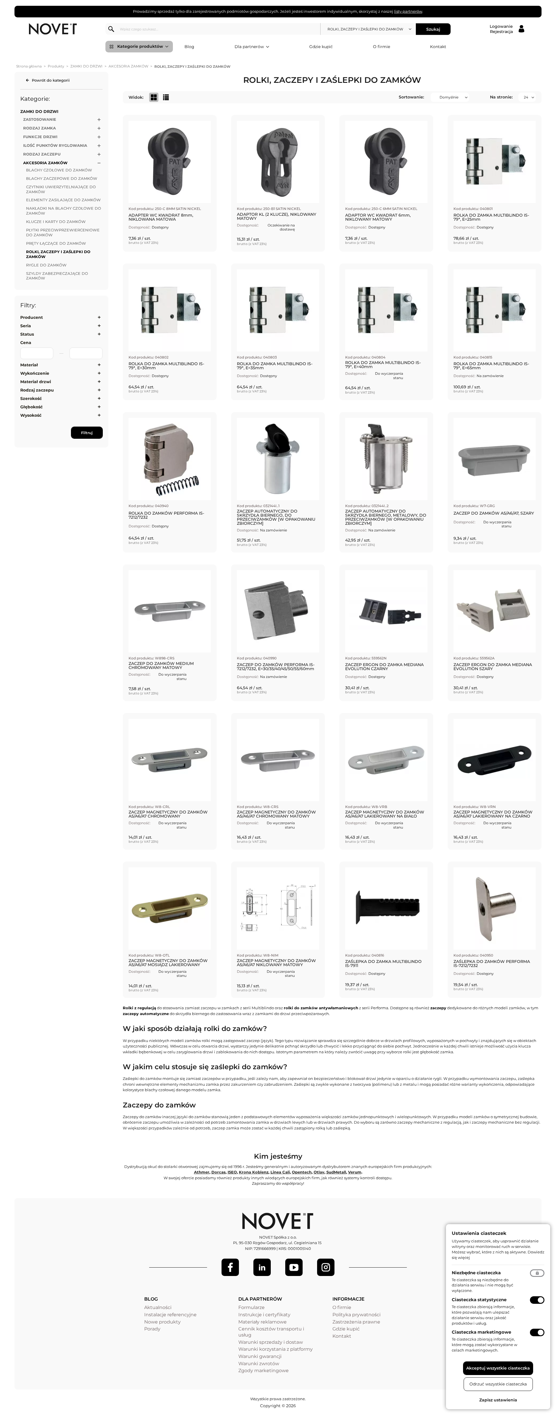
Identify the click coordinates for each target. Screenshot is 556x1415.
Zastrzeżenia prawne (356, 1322)
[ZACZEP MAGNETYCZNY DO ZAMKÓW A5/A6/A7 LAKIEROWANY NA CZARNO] (495, 781)
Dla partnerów (249, 46)
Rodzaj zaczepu (37, 390)
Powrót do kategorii (51, 80)
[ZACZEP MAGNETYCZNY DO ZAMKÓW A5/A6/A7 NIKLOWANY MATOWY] (278, 930)
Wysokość (30, 415)
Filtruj (87, 432)
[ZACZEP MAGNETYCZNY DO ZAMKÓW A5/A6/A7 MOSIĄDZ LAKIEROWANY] (170, 930)
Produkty (56, 66)
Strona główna (29, 66)
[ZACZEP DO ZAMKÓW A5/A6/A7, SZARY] (495, 482)
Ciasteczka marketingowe (481, 1332)
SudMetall (336, 1172)
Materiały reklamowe (262, 1322)
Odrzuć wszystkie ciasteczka (498, 1384)
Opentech (302, 1172)
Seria (25, 325)
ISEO (232, 1172)
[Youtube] (294, 1267)
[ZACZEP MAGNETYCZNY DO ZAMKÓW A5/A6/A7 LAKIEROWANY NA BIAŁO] (386, 781)
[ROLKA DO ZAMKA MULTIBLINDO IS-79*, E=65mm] (495, 332)
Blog (189, 46)
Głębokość (31, 406)
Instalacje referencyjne (170, 1314)
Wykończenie (34, 373)
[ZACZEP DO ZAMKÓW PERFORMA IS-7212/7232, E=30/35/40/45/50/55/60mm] (278, 632)
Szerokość (31, 398)
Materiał (29, 365)
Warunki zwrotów (258, 1363)
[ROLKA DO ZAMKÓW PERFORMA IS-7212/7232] (170, 482)
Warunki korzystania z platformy (275, 1349)
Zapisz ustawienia (498, 1400)
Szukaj (433, 29)
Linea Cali (280, 1172)
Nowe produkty (162, 1322)
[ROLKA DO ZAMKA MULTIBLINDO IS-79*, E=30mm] (170, 332)
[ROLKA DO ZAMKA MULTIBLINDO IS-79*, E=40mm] (386, 332)
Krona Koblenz (253, 1172)
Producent (31, 317)
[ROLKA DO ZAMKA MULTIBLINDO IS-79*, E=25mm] (495, 183)
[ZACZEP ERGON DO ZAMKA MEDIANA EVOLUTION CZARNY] (386, 632)
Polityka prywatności (356, 1314)
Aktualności (157, 1307)
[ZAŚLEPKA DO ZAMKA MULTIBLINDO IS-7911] (386, 930)
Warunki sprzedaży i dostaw (270, 1342)
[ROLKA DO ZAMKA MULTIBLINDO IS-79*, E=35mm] (278, 332)
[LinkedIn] (262, 1267)
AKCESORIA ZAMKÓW (128, 66)
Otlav (319, 1172)
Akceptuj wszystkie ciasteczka (498, 1368)
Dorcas (218, 1172)
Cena (25, 342)
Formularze (251, 1307)
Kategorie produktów (140, 46)
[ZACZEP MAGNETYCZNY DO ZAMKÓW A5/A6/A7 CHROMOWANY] (170, 781)
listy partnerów (408, 11)
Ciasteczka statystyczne (479, 1299)
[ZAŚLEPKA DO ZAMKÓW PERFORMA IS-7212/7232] (495, 930)
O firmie (381, 46)
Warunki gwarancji (259, 1356)
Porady (152, 1329)
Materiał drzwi (35, 381)
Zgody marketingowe (263, 1370)
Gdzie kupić (321, 46)
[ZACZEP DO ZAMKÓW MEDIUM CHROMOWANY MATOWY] (170, 632)
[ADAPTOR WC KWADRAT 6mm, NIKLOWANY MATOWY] (386, 183)
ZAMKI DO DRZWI (86, 66)
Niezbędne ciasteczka (476, 1272)
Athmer (201, 1172)
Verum (354, 1172)
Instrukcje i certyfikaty (264, 1314)
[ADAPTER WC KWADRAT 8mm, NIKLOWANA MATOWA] (170, 183)
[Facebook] (230, 1267)
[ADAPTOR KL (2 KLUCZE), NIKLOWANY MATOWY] (278, 183)
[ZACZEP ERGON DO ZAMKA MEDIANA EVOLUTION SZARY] (495, 632)
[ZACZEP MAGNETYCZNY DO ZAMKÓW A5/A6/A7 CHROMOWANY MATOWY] (278, 781)
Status (27, 334)
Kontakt (438, 46)
